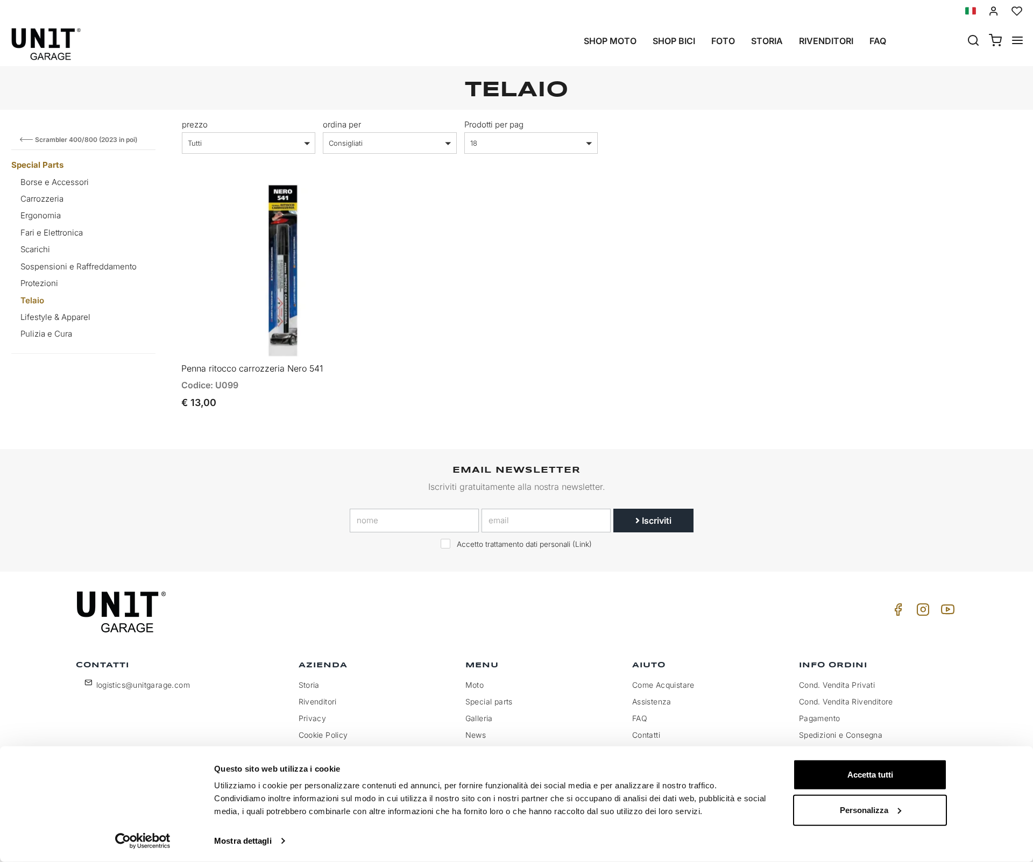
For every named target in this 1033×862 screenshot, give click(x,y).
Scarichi (35, 249)
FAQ (639, 718)
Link (582, 544)
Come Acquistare (663, 684)
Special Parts (37, 165)
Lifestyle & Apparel (55, 317)
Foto (723, 40)
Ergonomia (40, 215)
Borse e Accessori (54, 182)
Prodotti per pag (493, 124)
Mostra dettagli (243, 840)
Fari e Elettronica (51, 232)
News (475, 734)
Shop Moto (610, 40)
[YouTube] (945, 612)
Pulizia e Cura (46, 334)
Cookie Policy (323, 734)
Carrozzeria (41, 199)
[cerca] (973, 41)
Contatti (646, 734)
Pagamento (819, 718)
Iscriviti (655, 520)
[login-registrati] (993, 11)
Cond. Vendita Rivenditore (846, 701)
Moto (474, 684)
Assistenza (651, 701)
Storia (767, 40)
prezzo (195, 124)
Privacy (313, 718)
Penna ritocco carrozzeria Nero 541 (252, 368)
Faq (877, 40)
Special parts (489, 701)
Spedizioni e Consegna (840, 734)
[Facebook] (896, 612)
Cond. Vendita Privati (837, 684)
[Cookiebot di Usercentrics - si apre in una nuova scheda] (143, 841)
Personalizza (864, 809)
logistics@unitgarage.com (143, 684)
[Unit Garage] (122, 611)
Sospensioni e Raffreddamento (78, 266)
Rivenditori (826, 40)
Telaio (32, 300)
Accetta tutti (870, 774)
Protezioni (39, 283)
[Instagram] (921, 612)
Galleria (479, 718)
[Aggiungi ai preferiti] (345, 201)
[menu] (1017, 41)
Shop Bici (674, 40)
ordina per (342, 124)
